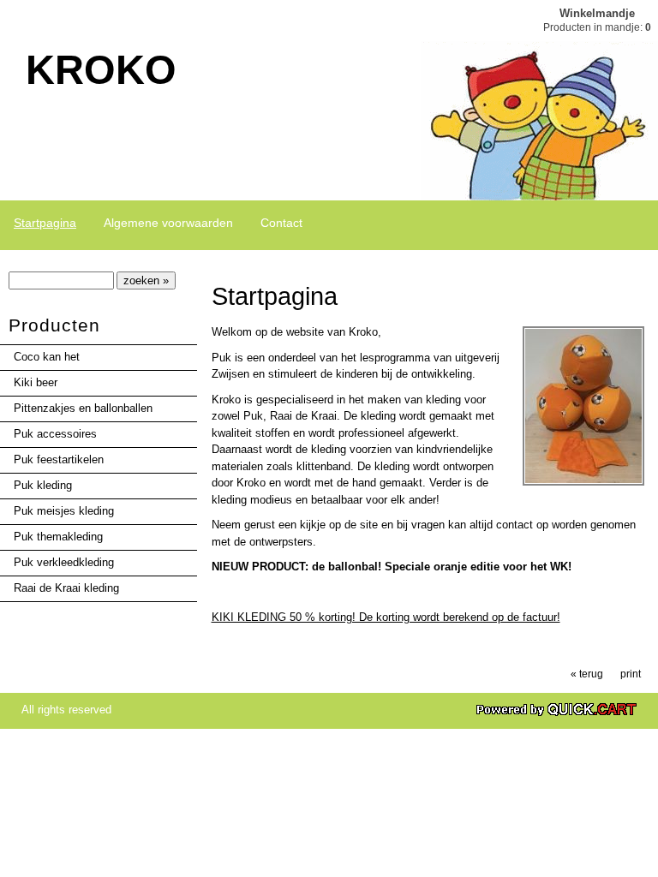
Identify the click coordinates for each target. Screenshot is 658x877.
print (630, 674)
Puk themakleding (58, 536)
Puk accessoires (55, 433)
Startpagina (45, 223)
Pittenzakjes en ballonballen (83, 408)
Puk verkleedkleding (64, 562)
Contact (281, 223)
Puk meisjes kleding (64, 510)
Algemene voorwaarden (168, 223)
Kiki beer (35, 382)
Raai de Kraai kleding (66, 588)
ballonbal (353, 566)
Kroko (101, 69)
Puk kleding (43, 485)
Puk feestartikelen (59, 459)
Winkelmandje (597, 13)
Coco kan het (47, 356)
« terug (587, 674)
